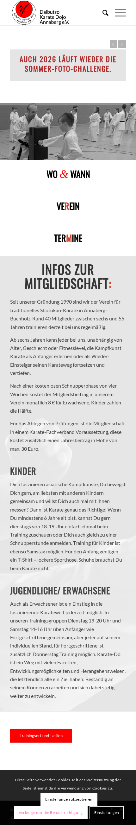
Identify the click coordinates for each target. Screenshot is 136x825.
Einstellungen (106, 812)
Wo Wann (68, 173)
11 (91, 153)
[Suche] (102, 12)
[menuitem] (102, 12)
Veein (68, 205)
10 (85, 153)
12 (96, 153)
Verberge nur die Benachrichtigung (51, 812)
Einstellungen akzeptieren (69, 799)
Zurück (113, 44)
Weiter (122, 44)
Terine (68, 237)
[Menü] (117, 12)
